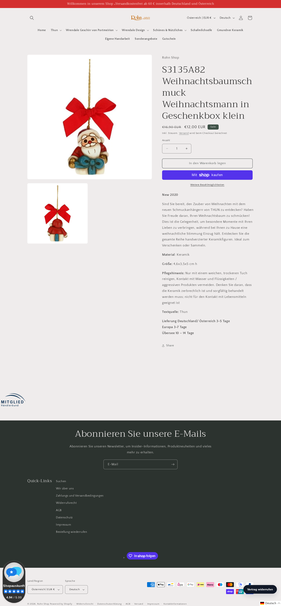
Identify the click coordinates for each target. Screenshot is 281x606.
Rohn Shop (43, 604)
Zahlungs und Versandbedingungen (80, 495)
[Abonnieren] (172, 464)
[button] (31, 17)
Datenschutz (64, 517)
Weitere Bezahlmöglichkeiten (207, 184)
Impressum (63, 524)
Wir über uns (65, 488)
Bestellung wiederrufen (71, 532)
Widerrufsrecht (66, 503)
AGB (59, 510)
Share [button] (170, 345)
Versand (184, 133)
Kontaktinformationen (175, 604)
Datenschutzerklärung (109, 604)
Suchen (61, 481)
